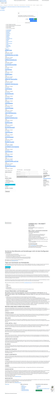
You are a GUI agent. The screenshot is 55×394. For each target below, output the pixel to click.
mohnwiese (8, 89)
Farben (7, 44)
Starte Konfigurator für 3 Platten (25, 6)
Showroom (23, 388)
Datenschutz (39, 385)
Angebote (37, 5)
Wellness (7, 36)
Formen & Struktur (9, 43)
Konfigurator (6, 5)
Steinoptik (7, 32)
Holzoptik (7, 34)
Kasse (35, 19)
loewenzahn (8, 74)
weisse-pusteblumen (11, 118)
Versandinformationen (25, 389)
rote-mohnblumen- (11, 113)
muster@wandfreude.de (28, 282)
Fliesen (7, 40)
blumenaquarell (10, 127)
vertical (7, 186)
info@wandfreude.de (18, 376)
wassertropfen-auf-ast (11, 161)
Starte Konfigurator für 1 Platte (5, 6)
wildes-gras (8, 50)
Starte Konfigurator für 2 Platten (15, 6)
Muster (7, 47)
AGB (37, 387)
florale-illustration (10, 166)
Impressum (38, 386)
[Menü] (53, 386)
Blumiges (7, 39)
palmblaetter (9, 103)
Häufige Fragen (16, 5)
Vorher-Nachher (10, 5)
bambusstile (8, 122)
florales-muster (9, 142)
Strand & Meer (8, 30)
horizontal (7, 185)
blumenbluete (9, 93)
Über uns (23, 385)
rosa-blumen (9, 132)
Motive (1, 5)
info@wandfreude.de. (15, 260)
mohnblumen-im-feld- (11, 55)
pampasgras (9, 151)
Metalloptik (8, 35)
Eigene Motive (8, 46)
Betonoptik (8, 31)
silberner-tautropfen (11, 79)
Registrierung (3, 7)
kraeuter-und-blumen (11, 84)
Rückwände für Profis (29, 5)
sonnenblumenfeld (11, 64)
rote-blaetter (9, 156)
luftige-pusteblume (11, 60)
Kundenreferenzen (22, 5)
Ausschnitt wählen (20, 169)
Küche (7, 42)
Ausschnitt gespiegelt (27, 169)
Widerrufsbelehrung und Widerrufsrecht (43, 388)
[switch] (52, 390)
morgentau (8, 69)
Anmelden (2, 8)
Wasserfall (8, 37)
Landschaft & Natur (9, 38)
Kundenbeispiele (33, 245)
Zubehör (34, 5)
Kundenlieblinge (8, 29)
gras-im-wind (9, 98)
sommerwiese (9, 137)
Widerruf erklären (39, 390)
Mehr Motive (8, 45)
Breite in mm (18, 173)
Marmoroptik (8, 33)
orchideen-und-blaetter (12, 147)
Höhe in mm (18, 171)
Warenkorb (31, 19)
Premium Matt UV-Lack (9, 180)
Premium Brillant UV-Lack (10, 181)
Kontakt (41, 5)
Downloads (23, 387)
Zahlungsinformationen (25, 390)
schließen (26, 19)
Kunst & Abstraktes (9, 41)
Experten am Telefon (3, 0)
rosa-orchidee (9, 108)
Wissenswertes (24, 386)
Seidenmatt (7, 179)
